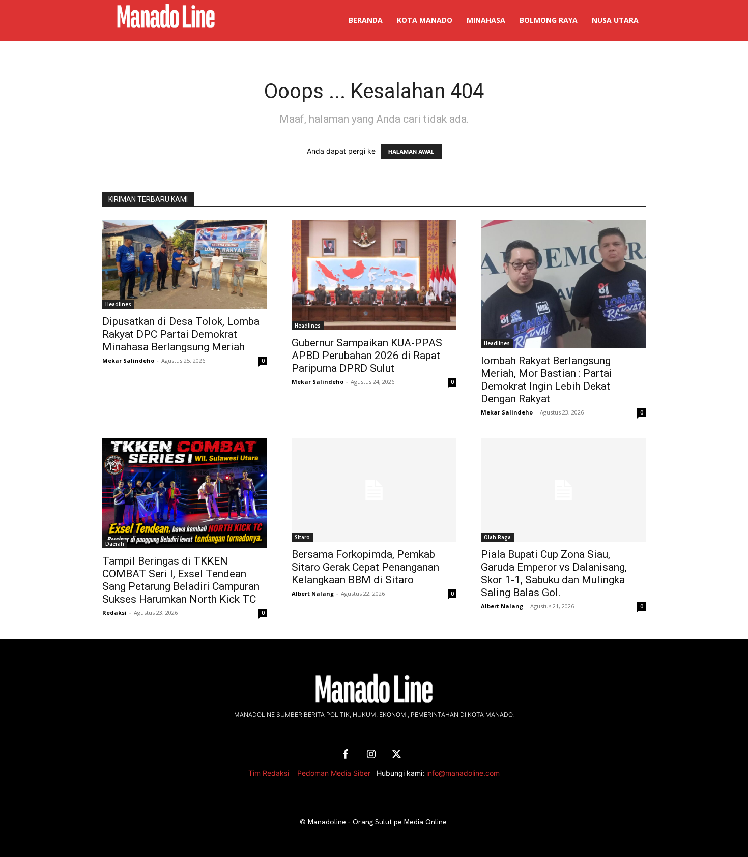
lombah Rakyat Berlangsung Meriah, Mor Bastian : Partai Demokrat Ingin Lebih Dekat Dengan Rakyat (546, 379)
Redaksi (114, 612)
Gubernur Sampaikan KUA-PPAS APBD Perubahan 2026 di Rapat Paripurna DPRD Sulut (367, 355)
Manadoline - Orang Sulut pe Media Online (377, 821)
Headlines (118, 304)
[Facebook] (345, 755)
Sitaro (302, 537)
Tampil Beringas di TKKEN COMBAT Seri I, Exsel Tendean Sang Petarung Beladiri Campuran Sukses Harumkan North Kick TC (181, 580)
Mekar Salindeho (128, 360)
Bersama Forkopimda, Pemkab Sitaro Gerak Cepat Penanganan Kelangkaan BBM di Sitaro (365, 567)
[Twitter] (396, 755)
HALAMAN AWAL (411, 151)
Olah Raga (497, 537)
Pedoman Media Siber (333, 773)
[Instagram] (371, 755)
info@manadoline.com (463, 773)
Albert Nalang (313, 593)
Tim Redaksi (268, 773)
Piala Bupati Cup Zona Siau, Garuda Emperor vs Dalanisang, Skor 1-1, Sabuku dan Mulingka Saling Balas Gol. (554, 573)
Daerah (114, 543)
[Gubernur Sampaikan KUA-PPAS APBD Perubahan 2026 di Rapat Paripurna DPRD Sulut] (374, 275)
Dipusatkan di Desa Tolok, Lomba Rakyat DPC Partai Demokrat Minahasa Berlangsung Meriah (181, 334)
